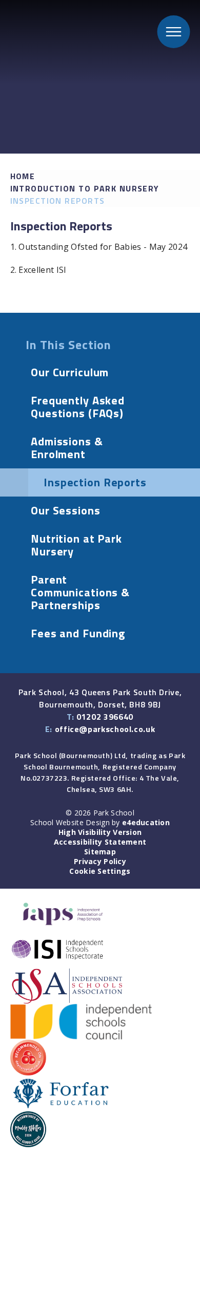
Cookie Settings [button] (99, 871)
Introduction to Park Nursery (84, 188)
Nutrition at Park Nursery (76, 545)
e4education (146, 822)
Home (22, 176)
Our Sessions (66, 510)
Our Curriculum (70, 372)
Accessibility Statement (100, 842)
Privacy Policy (100, 861)
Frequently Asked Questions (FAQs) (78, 407)
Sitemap (100, 851)
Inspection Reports (57, 201)
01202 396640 (104, 717)
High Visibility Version (100, 832)
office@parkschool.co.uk (105, 729)
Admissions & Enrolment (67, 448)
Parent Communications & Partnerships (80, 592)
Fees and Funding (78, 633)
